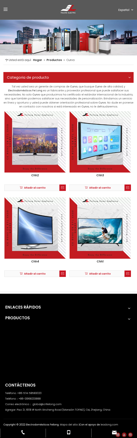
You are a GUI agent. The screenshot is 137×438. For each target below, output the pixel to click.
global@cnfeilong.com (47, 404)
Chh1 (100, 262)
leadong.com (109, 424)
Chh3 (100, 175)
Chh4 (35, 262)
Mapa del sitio (69, 424)
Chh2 (35, 175)
